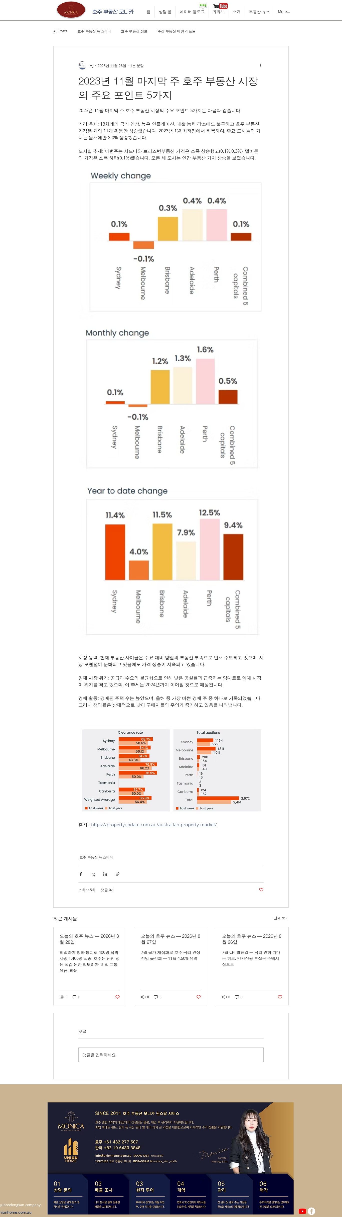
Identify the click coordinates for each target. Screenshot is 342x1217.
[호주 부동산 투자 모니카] (302, 1211)
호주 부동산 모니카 (112, 11)
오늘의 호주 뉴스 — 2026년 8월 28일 (89, 939)
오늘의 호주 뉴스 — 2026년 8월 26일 (251, 939)
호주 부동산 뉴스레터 (94, 31)
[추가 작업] (261, 65)
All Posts (60, 31)
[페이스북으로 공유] (80, 874)
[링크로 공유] (117, 874)
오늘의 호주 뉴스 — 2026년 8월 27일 (170, 939)
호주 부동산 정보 (134, 31)
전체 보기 (281, 917)
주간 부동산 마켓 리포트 (176, 31)
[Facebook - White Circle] (311, 1211)
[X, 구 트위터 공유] (93, 874)
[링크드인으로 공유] (105, 874)
